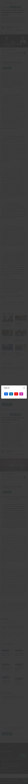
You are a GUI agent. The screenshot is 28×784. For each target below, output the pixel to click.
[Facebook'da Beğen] (6, 393)
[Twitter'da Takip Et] (11, 393)
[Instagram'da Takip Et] (21, 393)
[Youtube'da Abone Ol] (16, 393)
